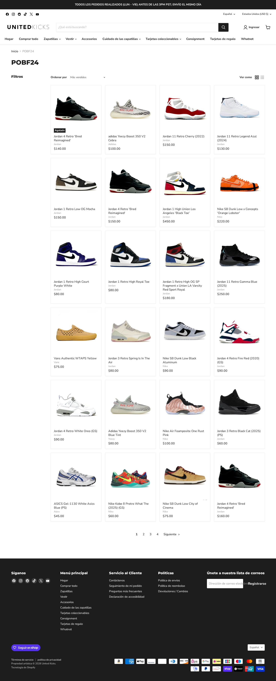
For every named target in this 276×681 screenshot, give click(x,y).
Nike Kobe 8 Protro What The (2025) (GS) (128, 506)
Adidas (112, 144)
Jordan (57, 144)
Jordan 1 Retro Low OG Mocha (74, 209)
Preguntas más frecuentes (125, 591)
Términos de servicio (22, 660)
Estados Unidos (255, 14)
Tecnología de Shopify (23, 667)
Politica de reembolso (171, 586)
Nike (219, 217)
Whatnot (247, 39)
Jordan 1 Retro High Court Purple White (71, 284)
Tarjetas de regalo (222, 39)
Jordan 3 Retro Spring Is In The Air (129, 360)
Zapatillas (51, 39)
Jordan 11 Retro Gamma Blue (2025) (237, 284)
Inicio (14, 51)
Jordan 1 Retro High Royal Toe (128, 282)
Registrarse (257, 583)
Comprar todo (28, 39)
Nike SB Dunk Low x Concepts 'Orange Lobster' (237, 211)
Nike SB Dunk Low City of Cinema (180, 506)
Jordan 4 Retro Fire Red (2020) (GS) (238, 360)
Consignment (195, 39)
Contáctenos (117, 580)
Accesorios (89, 39)
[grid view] (256, 77)
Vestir (70, 39)
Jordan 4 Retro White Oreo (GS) (75, 431)
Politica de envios (169, 580)
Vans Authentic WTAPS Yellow (75, 358)
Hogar (9, 39)
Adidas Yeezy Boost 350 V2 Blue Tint (127, 433)
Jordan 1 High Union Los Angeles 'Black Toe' (179, 211)
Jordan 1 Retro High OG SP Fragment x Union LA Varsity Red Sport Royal (182, 286)
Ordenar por (59, 77)
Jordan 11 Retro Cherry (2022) (183, 136)
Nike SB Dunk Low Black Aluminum (179, 360)
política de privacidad (49, 660)
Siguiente (170, 534)
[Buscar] (223, 27)
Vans (56, 362)
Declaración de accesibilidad (126, 597)
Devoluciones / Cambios (173, 591)
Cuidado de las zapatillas (121, 39)
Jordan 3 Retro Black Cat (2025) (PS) (239, 433)
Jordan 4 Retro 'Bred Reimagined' (68, 138)
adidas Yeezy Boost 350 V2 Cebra (127, 138)
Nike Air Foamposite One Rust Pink (183, 433)
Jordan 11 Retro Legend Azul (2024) (237, 138)
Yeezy (111, 439)
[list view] (262, 77)
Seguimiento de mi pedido (125, 586)
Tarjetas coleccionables (162, 39)
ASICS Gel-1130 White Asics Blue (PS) (74, 506)
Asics (57, 511)
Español (227, 14)
